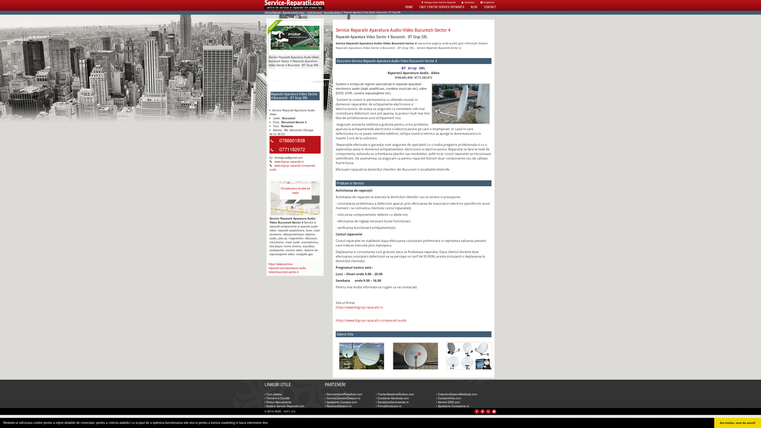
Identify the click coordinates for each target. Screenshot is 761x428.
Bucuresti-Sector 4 (333, 12)
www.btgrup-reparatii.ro (289, 161)
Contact (490, 7)
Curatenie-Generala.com (393, 398)
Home (409, 7)
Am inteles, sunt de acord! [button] (737, 422)
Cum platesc (274, 394)
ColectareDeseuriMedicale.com (457, 394)
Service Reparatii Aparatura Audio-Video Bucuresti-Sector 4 (393, 30)
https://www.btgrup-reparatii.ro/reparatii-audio (371, 320)
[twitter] (482, 411)
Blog (474, 7)
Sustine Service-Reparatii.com (285, 406)
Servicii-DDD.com (448, 402)
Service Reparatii (273, 12)
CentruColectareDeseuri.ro (343, 398)
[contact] (494, 411)
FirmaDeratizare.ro (389, 406)
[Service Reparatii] (294, 5)
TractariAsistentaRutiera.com (395, 394)
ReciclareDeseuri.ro (338, 406)
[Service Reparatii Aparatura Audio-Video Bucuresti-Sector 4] (295, 37)
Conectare (469, 2)
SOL (293, 411)
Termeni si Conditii (278, 398)
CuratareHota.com (449, 398)
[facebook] (476, 411)
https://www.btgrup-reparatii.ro (359, 307)
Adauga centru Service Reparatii (439, 2)
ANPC (287, 411)
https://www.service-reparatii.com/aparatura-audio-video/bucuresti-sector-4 (288, 268)
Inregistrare (488, 2)
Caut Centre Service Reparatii (441, 7)
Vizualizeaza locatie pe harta (295, 190)
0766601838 (292, 140)
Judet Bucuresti (314, 12)
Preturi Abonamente (279, 402)
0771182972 (292, 149)
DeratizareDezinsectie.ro (393, 402)
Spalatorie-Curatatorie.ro (453, 406)
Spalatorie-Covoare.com (341, 402)
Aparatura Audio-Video (294, 12)
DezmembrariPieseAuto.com (344, 394)
